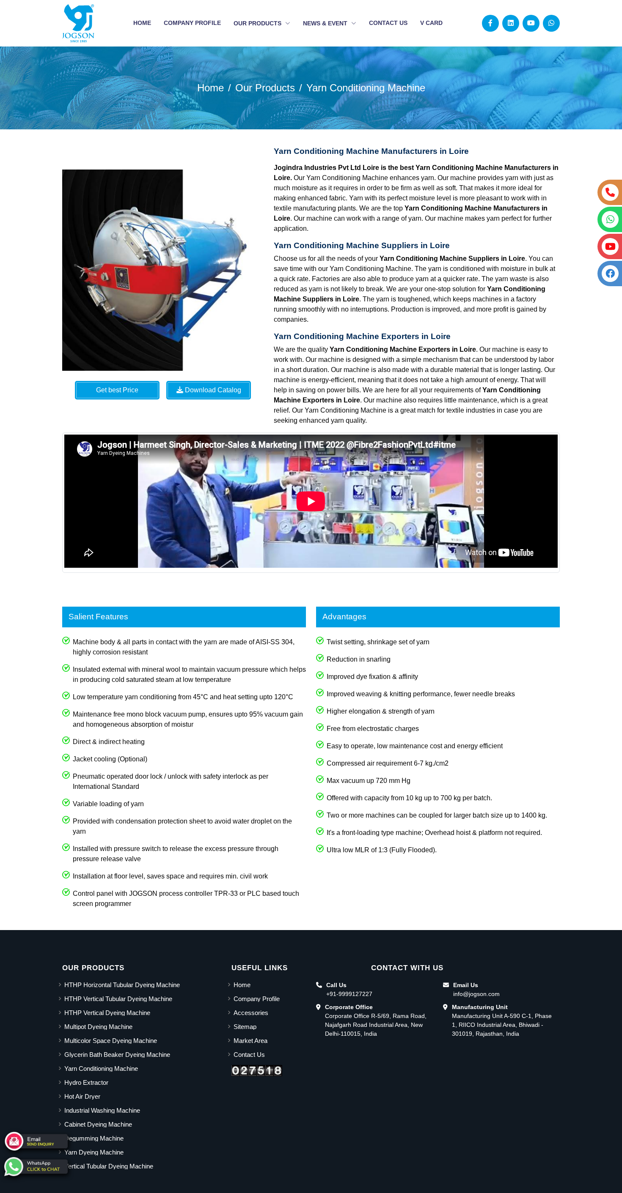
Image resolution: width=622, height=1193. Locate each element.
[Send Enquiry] (36, 1141)
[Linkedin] (511, 23)
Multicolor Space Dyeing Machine (110, 1040)
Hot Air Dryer (82, 1096)
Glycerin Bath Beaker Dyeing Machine (117, 1054)
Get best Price (117, 390)
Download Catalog (212, 390)
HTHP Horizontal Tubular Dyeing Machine (122, 985)
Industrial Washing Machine (102, 1110)
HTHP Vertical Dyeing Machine (107, 1013)
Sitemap (245, 1026)
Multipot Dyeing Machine (98, 1026)
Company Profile (192, 22)
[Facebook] (490, 23)
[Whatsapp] (551, 23)
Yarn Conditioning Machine (365, 87)
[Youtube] (531, 23)
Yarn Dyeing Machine (94, 1152)
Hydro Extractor (86, 1082)
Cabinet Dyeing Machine (98, 1124)
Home (142, 22)
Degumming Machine (94, 1138)
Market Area (250, 1040)
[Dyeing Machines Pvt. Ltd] (78, 23)
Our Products (258, 23)
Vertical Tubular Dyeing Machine (108, 1166)
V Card (431, 22)
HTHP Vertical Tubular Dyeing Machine (118, 999)
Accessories (251, 1013)
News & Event (326, 23)
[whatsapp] (36, 1166)
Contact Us (388, 22)
